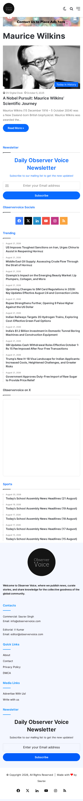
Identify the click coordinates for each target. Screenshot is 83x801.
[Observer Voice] (8, 8)
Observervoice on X (17, 390)
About (6, 655)
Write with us (11, 699)
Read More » (16, 128)
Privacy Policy (12, 667)
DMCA (7, 673)
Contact (8, 661)
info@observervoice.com (26, 621)
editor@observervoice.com (27, 634)
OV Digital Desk (14, 92)
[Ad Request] (41, 25)
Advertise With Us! (14, 693)
